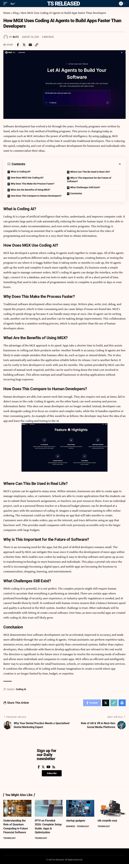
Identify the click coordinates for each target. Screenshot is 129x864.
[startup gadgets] (80, 808)
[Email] (30, 45)
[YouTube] (48, 767)
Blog (15, 13)
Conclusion (76, 193)
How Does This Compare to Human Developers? (36, 195)
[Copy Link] (36, 45)
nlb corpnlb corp (107, 820)
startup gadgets (75, 820)
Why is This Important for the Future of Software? (89, 179)
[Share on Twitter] (24, 45)
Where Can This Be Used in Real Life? (90, 171)
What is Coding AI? (21, 171)
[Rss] (53, 767)
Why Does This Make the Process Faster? (32, 183)
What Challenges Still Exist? (85, 187)
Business (70, 826)
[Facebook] (39, 767)
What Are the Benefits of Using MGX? (30, 189)
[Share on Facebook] (18, 45)
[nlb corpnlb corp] (112, 808)
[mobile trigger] (6, 3)
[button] (52, 773)
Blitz (16, 36)
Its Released (63, 3)
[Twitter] (43, 767)
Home (6, 13)
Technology (9, 838)
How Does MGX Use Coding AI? (27, 177)
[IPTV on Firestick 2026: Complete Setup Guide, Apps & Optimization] (49, 808)
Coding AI (21, 689)
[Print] (122, 702)
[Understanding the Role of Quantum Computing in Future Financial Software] (17, 808)
